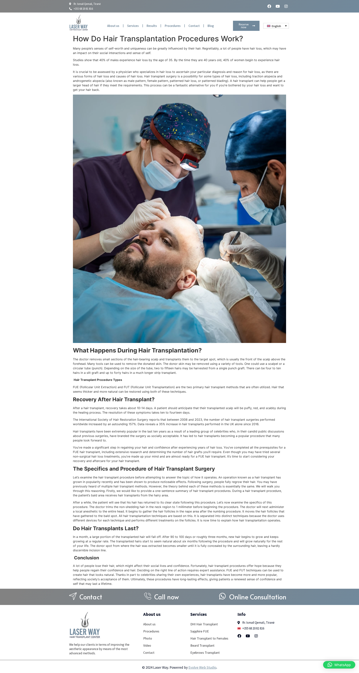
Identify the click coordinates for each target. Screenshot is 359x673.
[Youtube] (277, 6)
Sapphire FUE (199, 631)
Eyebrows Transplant (205, 652)
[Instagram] (286, 6)
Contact (194, 26)
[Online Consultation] (222, 596)
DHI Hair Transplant (204, 624)
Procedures (173, 26)
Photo (147, 638)
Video (147, 645)
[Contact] (73, 596)
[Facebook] (269, 6)
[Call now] (147, 596)
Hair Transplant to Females (209, 638)
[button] (339, 665)
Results (152, 26)
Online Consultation (257, 596)
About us (113, 26)
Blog (211, 26)
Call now (166, 596)
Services (133, 26)
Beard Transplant (202, 645)
